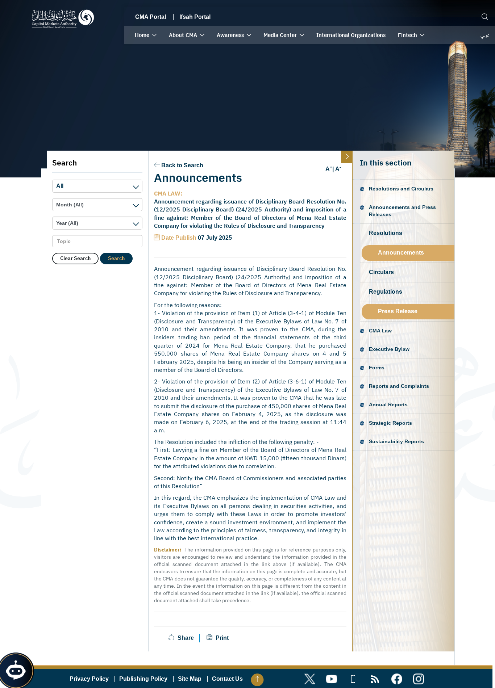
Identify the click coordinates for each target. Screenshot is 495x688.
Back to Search (182, 165)
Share (186, 638)
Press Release (397, 311)
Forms (376, 367)
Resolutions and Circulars (401, 189)
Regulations (385, 292)
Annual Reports (388, 404)
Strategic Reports (390, 423)
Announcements (401, 252)
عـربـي (485, 35)
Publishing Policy (143, 679)
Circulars (381, 272)
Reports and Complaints (399, 386)
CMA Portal (150, 17)
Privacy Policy (89, 679)
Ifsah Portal (195, 17)
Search (116, 258)
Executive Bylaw (389, 349)
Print (221, 638)
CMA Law (380, 330)
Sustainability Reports (396, 441)
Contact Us (227, 679)
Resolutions (385, 233)
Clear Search (75, 258)
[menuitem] (145, 35)
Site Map (189, 679)
